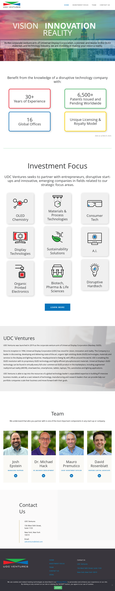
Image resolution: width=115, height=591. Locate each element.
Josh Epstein (16, 464)
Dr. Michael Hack (43, 464)
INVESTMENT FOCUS (57, 563)
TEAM (51, 567)
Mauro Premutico (71, 464)
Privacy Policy (62, 582)
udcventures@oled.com (33, 541)
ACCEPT (58, 588)
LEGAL (51, 574)
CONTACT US (54, 571)
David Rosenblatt (99, 464)
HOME (51, 560)
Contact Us (81, 560)
